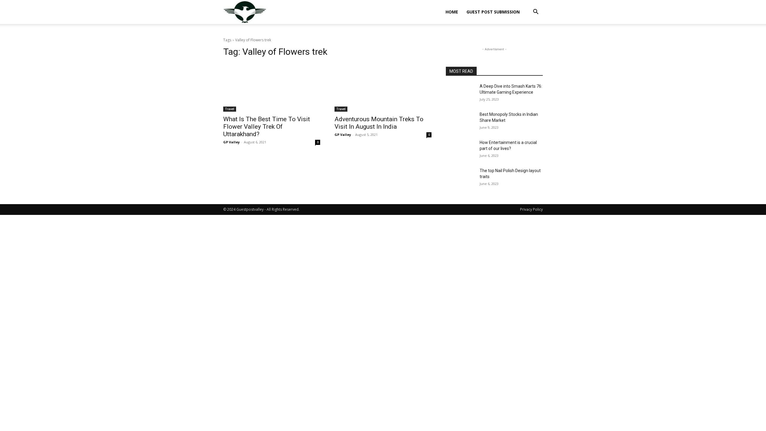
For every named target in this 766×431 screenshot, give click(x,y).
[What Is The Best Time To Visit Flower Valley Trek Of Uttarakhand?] (271, 87)
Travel (229, 109)
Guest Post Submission (493, 12)
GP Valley (231, 142)
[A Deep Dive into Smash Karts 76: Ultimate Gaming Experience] (460, 94)
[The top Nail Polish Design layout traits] (460, 178)
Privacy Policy (531, 209)
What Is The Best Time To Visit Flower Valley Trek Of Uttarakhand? (266, 127)
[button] (535, 12)
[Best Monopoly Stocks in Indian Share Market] (460, 122)
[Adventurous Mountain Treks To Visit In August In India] (383, 87)
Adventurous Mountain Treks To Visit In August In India (379, 123)
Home (452, 12)
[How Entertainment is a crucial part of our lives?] (460, 150)
